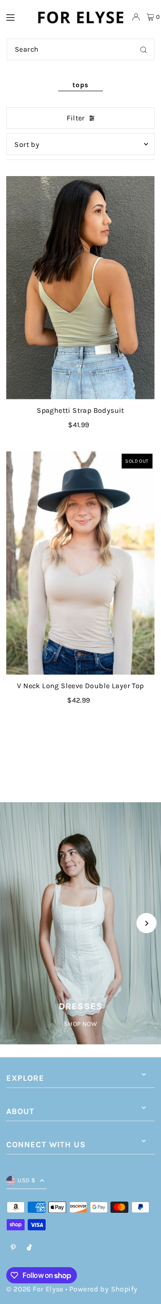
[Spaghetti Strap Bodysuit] (80, 287)
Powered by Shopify (103, 1289)
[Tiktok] (29, 1248)
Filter (76, 118)
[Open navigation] (16, 16)
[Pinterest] (13, 1248)
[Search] (143, 49)
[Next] (146, 923)
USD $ (26, 1180)
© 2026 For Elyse (34, 1289)
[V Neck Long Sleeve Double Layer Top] (80, 563)
